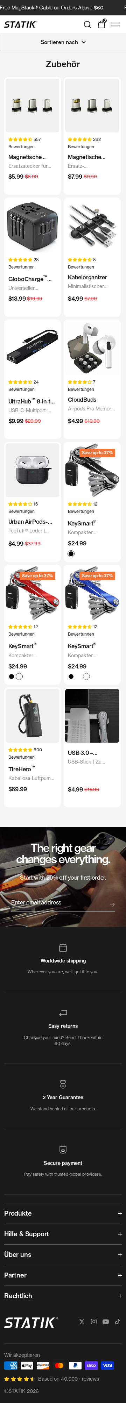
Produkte (18, 1213)
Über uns (17, 1255)
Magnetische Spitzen (25, 157)
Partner (15, 1275)
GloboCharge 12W (28, 278)
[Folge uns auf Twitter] (82, 1321)
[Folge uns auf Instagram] (94, 1321)
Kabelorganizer (87, 277)
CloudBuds (82, 399)
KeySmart (82, 523)
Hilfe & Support (26, 1234)
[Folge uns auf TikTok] (117, 1321)
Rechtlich (18, 1296)
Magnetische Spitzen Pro (84, 157)
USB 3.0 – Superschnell (85, 753)
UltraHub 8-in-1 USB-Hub (29, 401)
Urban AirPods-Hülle (28, 522)
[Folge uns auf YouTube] (106, 1321)
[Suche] (87, 24)
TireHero (21, 769)
